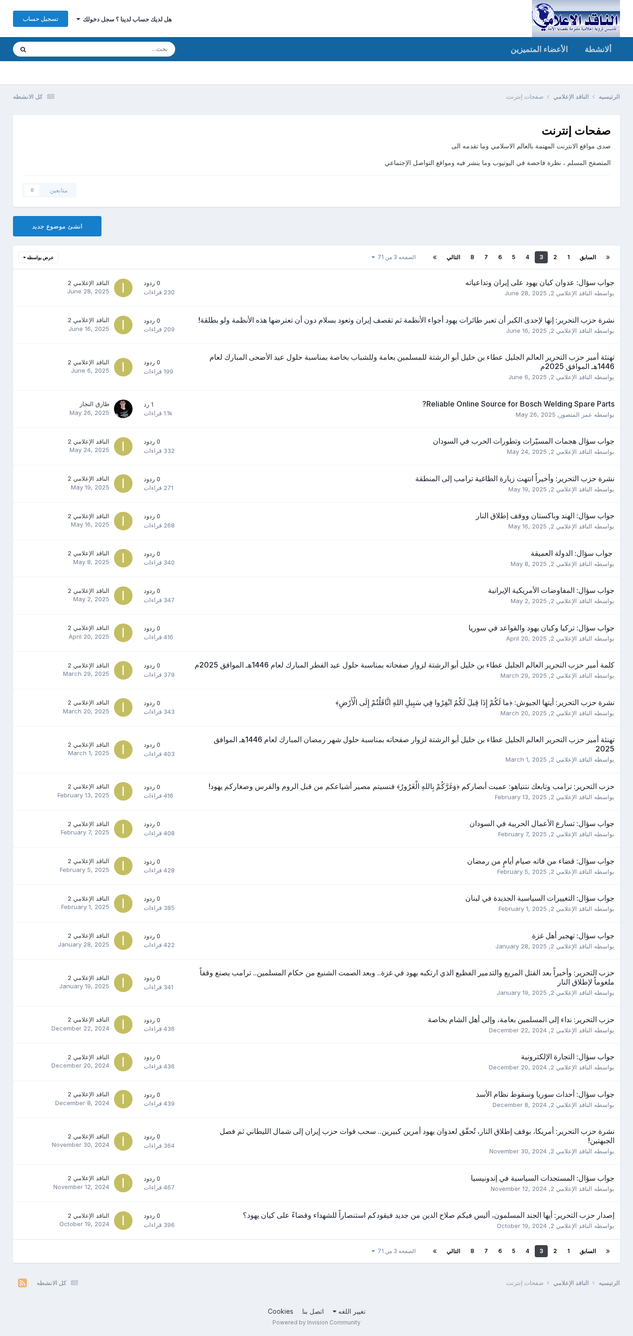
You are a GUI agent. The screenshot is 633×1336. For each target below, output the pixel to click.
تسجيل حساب (40, 18)
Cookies (280, 1311)
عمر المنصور (575, 414)
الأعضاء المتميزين (539, 49)
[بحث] (23, 49)
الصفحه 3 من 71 (395, 257)
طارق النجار (94, 403)
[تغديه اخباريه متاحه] (22, 1283)
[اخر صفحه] (434, 257)
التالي (453, 257)
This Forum (61, 48)
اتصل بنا (313, 1311)
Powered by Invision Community (316, 1322)
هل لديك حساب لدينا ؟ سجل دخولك (126, 19)
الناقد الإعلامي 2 (571, 293)
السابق (588, 257)
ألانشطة (598, 49)
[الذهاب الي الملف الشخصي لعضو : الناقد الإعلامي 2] (123, 288)
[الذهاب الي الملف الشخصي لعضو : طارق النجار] (123, 409)
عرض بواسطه (40, 257)
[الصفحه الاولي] (607, 257)
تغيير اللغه (351, 1311)
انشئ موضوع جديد (57, 226)
